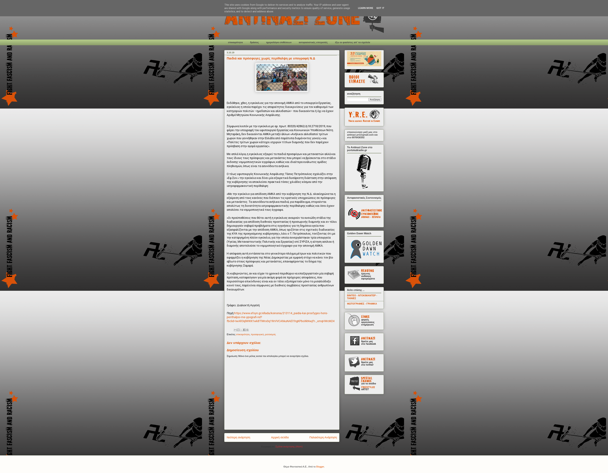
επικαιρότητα (235, 42)
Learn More (365, 8)
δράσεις (254, 42)
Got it (380, 8)
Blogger (320, 466)
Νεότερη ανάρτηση (238, 437)
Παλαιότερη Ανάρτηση (323, 437)
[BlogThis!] (238, 329)
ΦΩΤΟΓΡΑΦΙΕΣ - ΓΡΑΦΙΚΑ (362, 303)
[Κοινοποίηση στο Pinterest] (247, 329)
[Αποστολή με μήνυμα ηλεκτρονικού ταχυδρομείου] (235, 329)
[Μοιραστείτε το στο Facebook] (244, 329)
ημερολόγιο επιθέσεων (278, 42)
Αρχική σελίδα (280, 437)
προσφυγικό (257, 334)
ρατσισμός (270, 334)
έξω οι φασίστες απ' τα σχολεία (352, 42)
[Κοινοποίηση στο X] (241, 329)
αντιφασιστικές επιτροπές (313, 42)
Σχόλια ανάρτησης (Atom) (289, 446)
